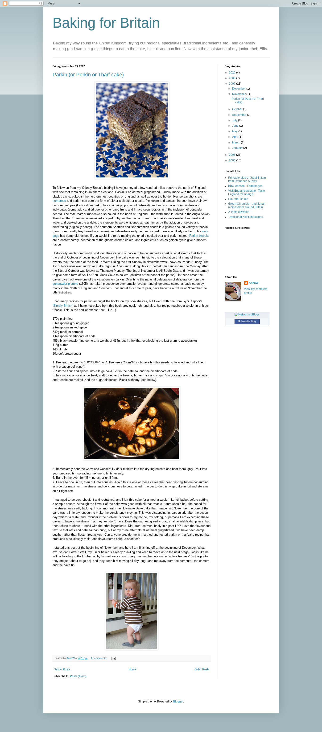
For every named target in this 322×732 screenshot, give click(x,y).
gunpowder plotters (65, 283)
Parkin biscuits (199, 235)
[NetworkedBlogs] (247, 314)
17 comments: (99, 658)
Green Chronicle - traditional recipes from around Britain (246, 205)
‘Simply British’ (63, 305)
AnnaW (253, 282)
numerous (59, 200)
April (235, 136)
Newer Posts (62, 669)
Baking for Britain (106, 23)
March (236, 142)
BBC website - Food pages (245, 186)
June (235, 125)
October (237, 109)
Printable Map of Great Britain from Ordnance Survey (247, 179)
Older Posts (201, 669)
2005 (232, 160)
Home (132, 669)
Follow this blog (247, 321)
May (235, 131)
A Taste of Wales (238, 212)
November (239, 94)
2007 (232, 83)
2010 (232, 72)
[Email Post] (113, 658)
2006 (232, 154)
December (239, 88)
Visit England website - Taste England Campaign (246, 192)
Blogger (178, 701)
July (235, 120)
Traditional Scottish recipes (245, 217)
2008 (232, 78)
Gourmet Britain (238, 199)
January (237, 148)
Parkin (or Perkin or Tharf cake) (88, 75)
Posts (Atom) (78, 676)
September (239, 114)
